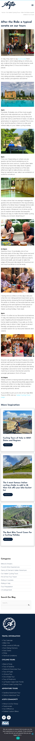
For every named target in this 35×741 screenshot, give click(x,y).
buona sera (22, 59)
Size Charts (7, 650)
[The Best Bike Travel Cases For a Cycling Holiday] (17, 516)
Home (3, 12)
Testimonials (7, 706)
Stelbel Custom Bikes (11, 711)
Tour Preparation (7, 587)
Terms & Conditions (10, 656)
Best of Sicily (7, 664)
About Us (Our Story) (10, 704)
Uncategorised (6, 590)
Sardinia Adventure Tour (11, 693)
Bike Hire (6, 643)
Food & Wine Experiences (10, 567)
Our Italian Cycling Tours (9, 573)
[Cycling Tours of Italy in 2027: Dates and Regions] (17, 422)
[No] (33, 734)
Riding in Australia (7, 580)
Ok (18, 738)
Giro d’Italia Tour (8, 677)
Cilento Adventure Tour (11, 695)
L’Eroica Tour (7, 674)
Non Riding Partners (10, 648)
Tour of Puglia (8, 672)
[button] (32, 5)
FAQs (5, 653)
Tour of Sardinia (8, 667)
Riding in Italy (5, 583)
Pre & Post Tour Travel (9, 577)
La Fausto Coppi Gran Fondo (13, 682)
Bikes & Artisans (6, 564)
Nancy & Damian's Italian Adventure (14, 570)
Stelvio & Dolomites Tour (12, 669)
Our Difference (8, 709)
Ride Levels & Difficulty (11, 645)
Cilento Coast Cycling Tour (12, 684)
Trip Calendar (8, 640)
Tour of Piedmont (9, 679)
